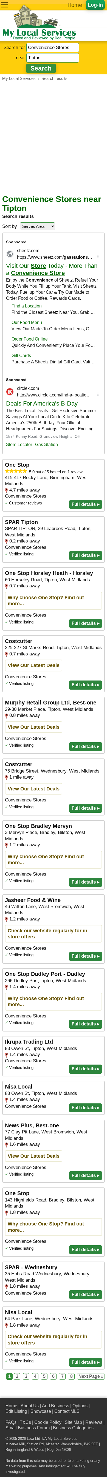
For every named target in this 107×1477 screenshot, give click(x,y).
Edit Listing (16, 1411)
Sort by (9, 226)
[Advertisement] (53, 137)
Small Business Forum (27, 1427)
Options (80, 1405)
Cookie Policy (47, 1422)
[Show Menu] (4, 4)
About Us (30, 1405)
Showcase (40, 1411)
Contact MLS (67, 1411)
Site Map (73, 1422)
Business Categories (73, 1427)
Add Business (55, 1405)
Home (74, 5)
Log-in (95, 5)
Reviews (93, 1422)
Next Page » (90, 1376)
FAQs (10, 1422)
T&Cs (25, 1422)
